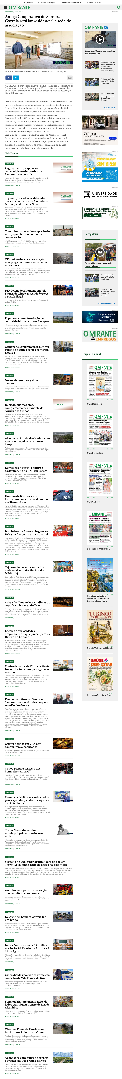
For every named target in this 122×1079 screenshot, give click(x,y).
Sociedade (9, 12)
